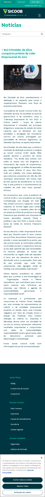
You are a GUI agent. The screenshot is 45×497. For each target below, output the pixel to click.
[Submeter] (42, 34)
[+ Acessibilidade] (43, 211)
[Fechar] (41, 457)
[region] (22, 475)
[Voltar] (2, 50)
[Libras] (43, 201)
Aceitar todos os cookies (22, 480)
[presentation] (8, 2)
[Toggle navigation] (39, 15)
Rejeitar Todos (22, 486)
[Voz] (43, 206)
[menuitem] (7, 2)
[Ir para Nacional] (13, 11)
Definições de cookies (22, 492)
